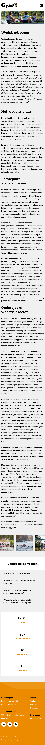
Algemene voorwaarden (23, 740)
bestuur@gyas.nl (36, 718)
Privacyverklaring (6, 740)
